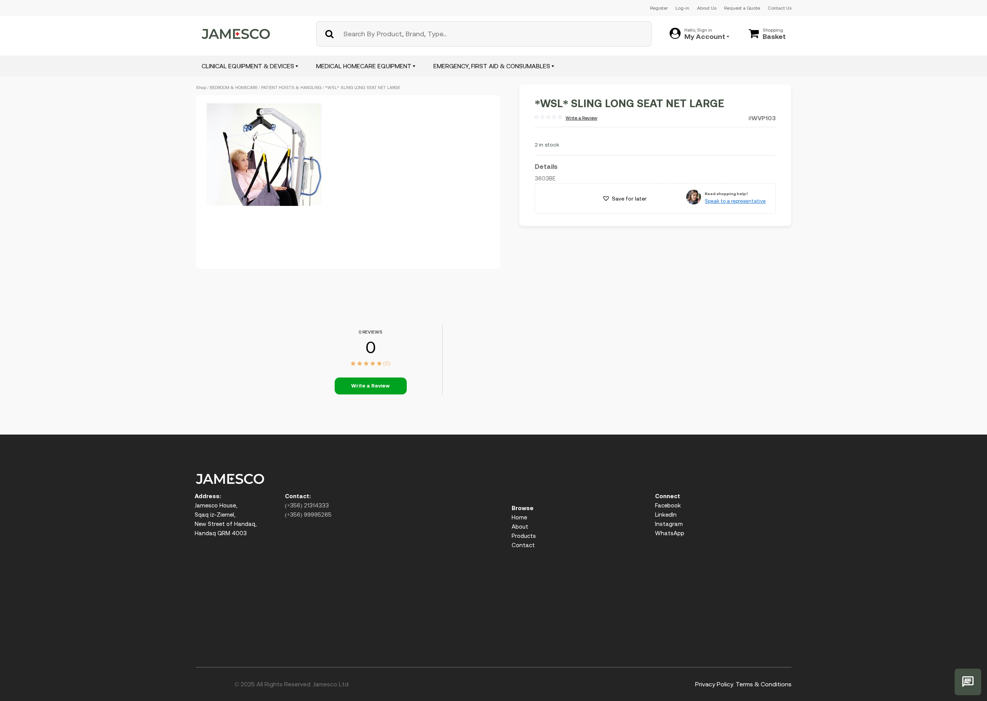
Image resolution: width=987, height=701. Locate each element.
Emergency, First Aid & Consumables (491, 65)
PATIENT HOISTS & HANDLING (291, 87)
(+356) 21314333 (307, 505)
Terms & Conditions (764, 684)
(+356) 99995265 (308, 514)
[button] (624, 198)
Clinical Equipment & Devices (248, 65)
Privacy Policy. (714, 684)
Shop (201, 87)
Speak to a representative (735, 201)
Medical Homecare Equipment (363, 65)
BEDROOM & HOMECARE (234, 87)
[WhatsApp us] (968, 682)
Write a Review (566, 118)
